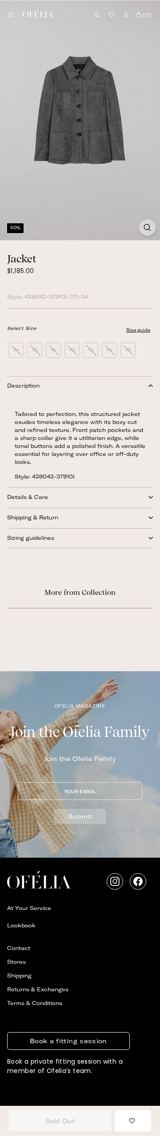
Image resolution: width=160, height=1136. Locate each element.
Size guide (138, 330)
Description (23, 385)
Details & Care (27, 497)
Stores (16, 961)
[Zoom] (147, 227)
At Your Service (29, 908)
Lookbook (21, 925)
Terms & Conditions (34, 1003)
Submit (80, 816)
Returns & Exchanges (37, 989)
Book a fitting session (68, 1041)
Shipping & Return (32, 517)
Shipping (19, 975)
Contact (18, 948)
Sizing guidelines (30, 537)
